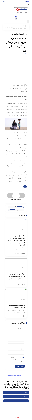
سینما (19, 25)
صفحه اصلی (24, 25)
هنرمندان (14, 375)
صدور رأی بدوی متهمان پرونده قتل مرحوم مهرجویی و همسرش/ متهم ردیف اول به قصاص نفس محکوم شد (20, 210)
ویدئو (19, 375)
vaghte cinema (16, 85)
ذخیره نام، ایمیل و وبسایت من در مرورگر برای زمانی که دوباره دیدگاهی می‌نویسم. (15, 359)
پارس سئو (17, 417)
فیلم (9, 375)
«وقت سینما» (17, 411)
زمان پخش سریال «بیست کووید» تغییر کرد (13, 207)
